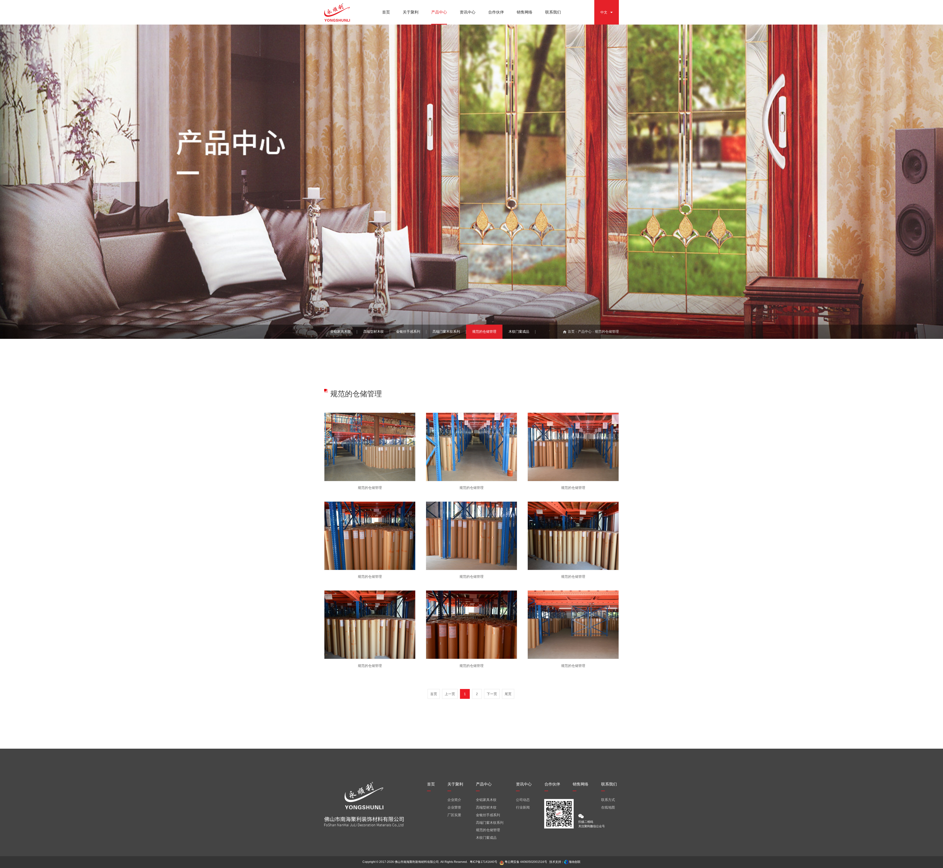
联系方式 (608, 800)
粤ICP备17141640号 (483, 862)
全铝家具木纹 (340, 331)
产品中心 (585, 331)
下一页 (492, 694)
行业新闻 (523, 807)
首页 (571, 331)
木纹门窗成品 (519, 331)
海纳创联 (575, 862)
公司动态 (523, 800)
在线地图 (608, 807)
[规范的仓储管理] (370, 447)
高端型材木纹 (373, 331)
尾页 (508, 694)
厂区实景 (454, 815)
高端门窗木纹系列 (446, 331)
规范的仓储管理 (484, 331)
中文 (603, 12)
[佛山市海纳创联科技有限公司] (566, 862)
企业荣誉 (454, 807)
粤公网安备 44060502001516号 (525, 862)
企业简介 (454, 800)
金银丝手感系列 (408, 331)
